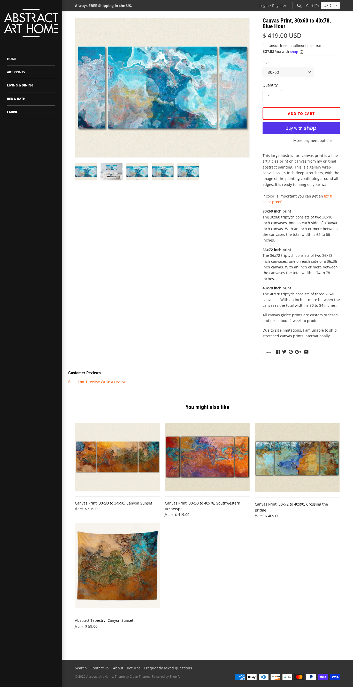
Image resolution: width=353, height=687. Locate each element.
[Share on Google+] (298, 351)
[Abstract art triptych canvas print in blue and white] (162, 87)
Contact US (99, 668)
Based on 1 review (84, 381)
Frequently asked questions (168, 668)
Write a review (113, 381)
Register (279, 5)
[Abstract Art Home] (31, 23)
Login (264, 5)
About (118, 668)
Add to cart (301, 113)
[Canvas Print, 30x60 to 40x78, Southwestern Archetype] (207, 457)
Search (81, 668)
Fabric (12, 112)
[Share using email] (306, 351)
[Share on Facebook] (278, 351)
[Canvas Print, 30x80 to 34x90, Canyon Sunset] (117, 457)
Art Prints (16, 72)
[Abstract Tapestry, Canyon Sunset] (117, 565)
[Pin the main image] (291, 351)
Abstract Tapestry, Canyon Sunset (104, 620)
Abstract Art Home (99, 676)
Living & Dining (20, 85)
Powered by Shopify (166, 676)
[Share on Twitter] (284, 351)
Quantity (270, 85)
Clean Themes (140, 676)
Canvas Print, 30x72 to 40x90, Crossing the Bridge (291, 507)
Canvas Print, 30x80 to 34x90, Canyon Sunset (113, 503)
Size (266, 62)
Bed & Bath (16, 99)
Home (12, 59)
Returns (134, 668)
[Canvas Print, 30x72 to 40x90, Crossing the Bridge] (297, 457)
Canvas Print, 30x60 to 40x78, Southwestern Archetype (202, 506)
